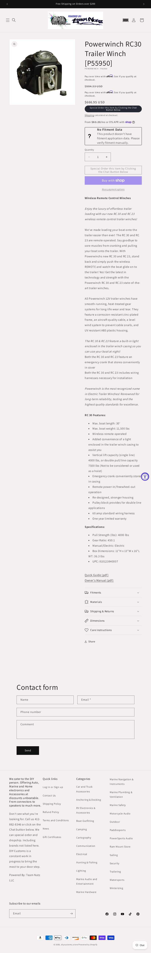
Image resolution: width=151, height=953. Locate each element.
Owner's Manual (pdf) (99, 580)
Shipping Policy (52, 803)
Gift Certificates (52, 837)
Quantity (89, 149)
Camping (81, 829)
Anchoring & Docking (88, 799)
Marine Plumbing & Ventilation (121, 794)
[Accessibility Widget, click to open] (145, 476)
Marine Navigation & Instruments (121, 782)
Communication (85, 845)
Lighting (81, 870)
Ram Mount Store (120, 846)
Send (28, 750)
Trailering (115, 871)
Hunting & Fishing (86, 862)
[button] (8, 20)
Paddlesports (118, 830)
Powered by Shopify (87, 944)
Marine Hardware (86, 892)
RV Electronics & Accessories (85, 810)
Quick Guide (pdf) (96, 575)
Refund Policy (51, 812)
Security (114, 863)
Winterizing (116, 888)
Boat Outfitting (85, 821)
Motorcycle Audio (120, 813)
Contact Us (49, 795)
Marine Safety (118, 805)
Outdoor (115, 821)
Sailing (114, 855)
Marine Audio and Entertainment (86, 881)
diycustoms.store (69, 944)
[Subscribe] (71, 913)
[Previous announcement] (7, 4)
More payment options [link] (113, 189)
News (46, 828)
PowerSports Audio (121, 838)
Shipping (89, 115)
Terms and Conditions (56, 820)
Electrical (81, 854)
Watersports (117, 880)
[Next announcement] (144, 4)
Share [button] (91, 641)
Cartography (83, 837)
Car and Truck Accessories (84, 789)
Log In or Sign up (53, 787)
